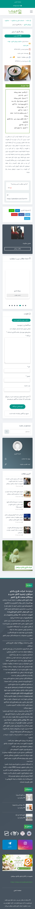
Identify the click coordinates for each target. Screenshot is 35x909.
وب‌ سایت (27, 386)
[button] (25, 305)
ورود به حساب (26, 459)
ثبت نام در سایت (25, 464)
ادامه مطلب (17, 295)
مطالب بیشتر (17, 249)
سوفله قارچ (17, 291)
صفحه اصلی (17, 2)
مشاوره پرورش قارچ (16, 41)
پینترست (14, 214)
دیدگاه (28, 336)
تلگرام (17, 210)
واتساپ (12, 210)
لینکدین (27, 218)
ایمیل (28, 376)
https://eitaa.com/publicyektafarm (22, 882)
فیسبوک (21, 214)
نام (28, 367)
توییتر (27, 214)
